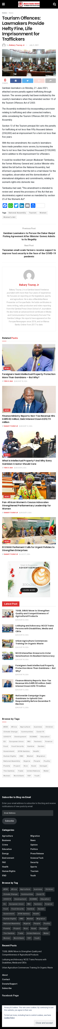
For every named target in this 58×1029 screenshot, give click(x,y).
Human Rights (10, 756)
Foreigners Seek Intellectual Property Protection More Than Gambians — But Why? (28, 376)
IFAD (21, 756)
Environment (8, 858)
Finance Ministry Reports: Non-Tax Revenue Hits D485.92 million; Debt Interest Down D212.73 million (28, 419)
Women (43, 213)
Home (4, 13)
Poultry (47, 761)
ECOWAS (33, 736)
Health (36, 751)
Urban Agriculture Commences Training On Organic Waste (31, 642)
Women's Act (9, 217)
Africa (14, 727)
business (38, 727)
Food (6, 746)
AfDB (6, 727)
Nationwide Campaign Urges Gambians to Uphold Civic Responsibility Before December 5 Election (32, 699)
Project (17, 766)
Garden (41, 746)
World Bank (19, 776)
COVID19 (7, 736)
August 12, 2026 (26, 426)
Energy (5, 853)
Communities (27, 732)
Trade (20, 771)
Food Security (18, 746)
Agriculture (25, 727)
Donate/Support (9, 983)
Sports (33, 866)
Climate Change (11, 732)
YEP (29, 776)
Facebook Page (10, 995)
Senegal (43, 766)
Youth (37, 776)
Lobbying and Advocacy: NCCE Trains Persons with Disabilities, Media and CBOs (34, 628)
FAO (29, 741)
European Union (16, 741)
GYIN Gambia (24, 751)
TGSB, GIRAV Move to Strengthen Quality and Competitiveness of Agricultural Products (32, 613)
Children (49, 727)
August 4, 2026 (26, 513)
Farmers (38, 741)
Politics (34, 849)
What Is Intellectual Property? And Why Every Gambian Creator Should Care (27, 462)
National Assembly (17, 213)
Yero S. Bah (8, 381)
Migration (41, 756)
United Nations (33, 771)
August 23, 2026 (22, 620)
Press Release (37, 853)
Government (9, 751)
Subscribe (9, 820)
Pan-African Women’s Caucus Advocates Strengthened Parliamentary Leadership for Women (26, 505)
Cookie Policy (9, 1017)
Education (45, 736)
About (5, 975)
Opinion (34, 844)
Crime (5, 844)
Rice (26, 766)
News (11, 13)
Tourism (32, 213)
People (37, 761)
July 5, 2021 (34, 45)
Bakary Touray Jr (17, 45)
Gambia (30, 746)
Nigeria (27, 761)
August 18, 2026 (21, 381)
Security (34, 862)
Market (30, 756)
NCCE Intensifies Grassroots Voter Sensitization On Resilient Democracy (34, 654)
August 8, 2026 (20, 468)
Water (46, 771)
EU (5, 741)
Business (6, 840)
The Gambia (9, 771)
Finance (48, 741)
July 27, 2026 (25, 554)
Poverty (7, 766)
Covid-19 (40, 732)
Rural (33, 766)
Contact (6, 979)
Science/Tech (36, 858)
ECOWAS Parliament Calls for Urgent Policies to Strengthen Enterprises (28, 549)
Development (20, 736)
